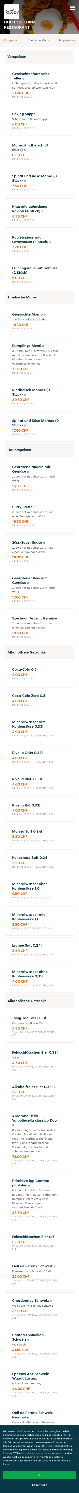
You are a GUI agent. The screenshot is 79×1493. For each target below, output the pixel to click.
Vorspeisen (11, 40)
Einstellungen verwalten (35, 1453)
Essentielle (39, 1484)
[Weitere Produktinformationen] (23, 78)
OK (39, 1475)
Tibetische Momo (38, 40)
